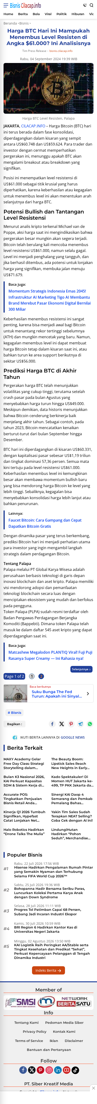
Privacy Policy (34, 1031)
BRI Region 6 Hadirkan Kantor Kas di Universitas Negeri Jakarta (45, 929)
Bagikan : (14, 724)
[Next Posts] (88, 694)
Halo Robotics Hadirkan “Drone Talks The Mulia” (24, 832)
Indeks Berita (46, 970)
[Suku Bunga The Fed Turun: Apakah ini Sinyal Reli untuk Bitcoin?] (15, 693)
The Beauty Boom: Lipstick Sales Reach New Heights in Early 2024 (69, 763)
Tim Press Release (34, 51)
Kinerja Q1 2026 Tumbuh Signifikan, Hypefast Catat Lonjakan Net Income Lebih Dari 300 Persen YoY (24, 816)
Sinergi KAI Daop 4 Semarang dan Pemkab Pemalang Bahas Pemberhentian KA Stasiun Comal (72, 798)
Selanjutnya (80, 669)
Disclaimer (74, 1041)
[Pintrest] (71, 724)
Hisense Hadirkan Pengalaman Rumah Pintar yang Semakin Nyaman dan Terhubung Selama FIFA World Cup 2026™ (53, 871)
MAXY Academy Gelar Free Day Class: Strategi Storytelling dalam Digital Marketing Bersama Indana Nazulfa (24, 763)
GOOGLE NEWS (73, 737)
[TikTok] (75, 1070)
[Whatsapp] (89, 724)
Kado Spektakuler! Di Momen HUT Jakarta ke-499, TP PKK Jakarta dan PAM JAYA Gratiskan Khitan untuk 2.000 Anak (72, 781)
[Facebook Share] (52, 724)
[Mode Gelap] (85, 4)
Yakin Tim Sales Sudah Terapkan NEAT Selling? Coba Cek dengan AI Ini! (72, 816)
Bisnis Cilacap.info (25, 5)
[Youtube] (66, 1070)
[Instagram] (49, 1070)
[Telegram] (80, 724)
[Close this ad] (93, 1088)
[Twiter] (32, 1070)
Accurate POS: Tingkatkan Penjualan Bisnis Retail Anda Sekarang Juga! (23, 798)
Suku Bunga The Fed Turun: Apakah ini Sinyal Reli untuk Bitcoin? (55, 694)
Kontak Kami (64, 1031)
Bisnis (16, 713)
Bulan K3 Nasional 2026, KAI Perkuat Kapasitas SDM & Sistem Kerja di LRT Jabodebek (24, 781)
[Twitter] (61, 724)
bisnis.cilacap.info (61, 51)
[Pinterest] (40, 1070)
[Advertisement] (48, 1098)
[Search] (91, 4)
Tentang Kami (26, 1022)
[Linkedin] (58, 1070)
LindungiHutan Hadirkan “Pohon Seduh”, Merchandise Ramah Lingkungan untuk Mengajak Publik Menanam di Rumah (71, 834)
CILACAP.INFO (33, 126)
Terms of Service (29, 1041)
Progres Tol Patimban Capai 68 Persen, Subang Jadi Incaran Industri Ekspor (47, 911)
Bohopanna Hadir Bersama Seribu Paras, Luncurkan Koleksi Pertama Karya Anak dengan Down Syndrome (49, 893)
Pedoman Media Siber (64, 1022)
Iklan (54, 1041)
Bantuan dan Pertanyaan (49, 1050)
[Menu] (7, 5)
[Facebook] (23, 1070)
